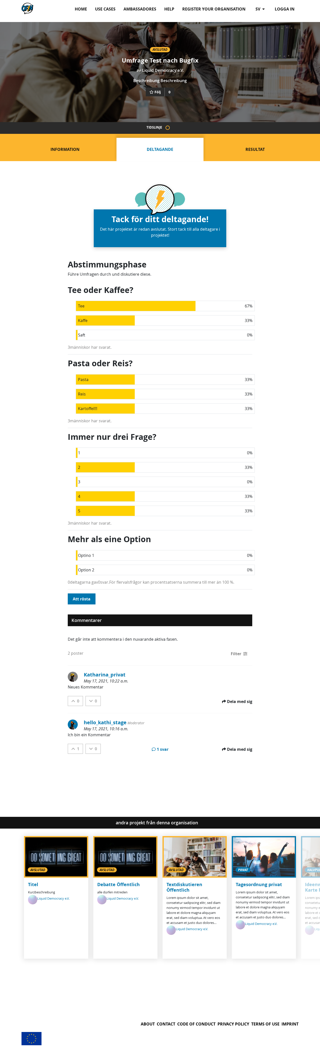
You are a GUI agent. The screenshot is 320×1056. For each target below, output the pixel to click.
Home (81, 9)
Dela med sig (239, 701)
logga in (284, 9)
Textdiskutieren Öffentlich (184, 887)
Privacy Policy (233, 1024)
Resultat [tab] (255, 149)
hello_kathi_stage (105, 722)
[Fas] (168, 128)
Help (169, 9)
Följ (157, 92)
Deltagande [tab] (160, 149)
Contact (166, 1024)
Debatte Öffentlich (118, 884)
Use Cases (105, 9)
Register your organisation (214, 9)
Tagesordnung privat (259, 884)
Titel (33, 884)
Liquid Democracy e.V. (163, 70)
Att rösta (81, 599)
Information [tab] (65, 149)
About (148, 1024)
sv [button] (258, 9)
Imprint (290, 1024)
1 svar (162, 749)
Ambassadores (140, 9)
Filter (236, 653)
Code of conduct (196, 1024)
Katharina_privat (105, 674)
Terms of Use (265, 1024)
